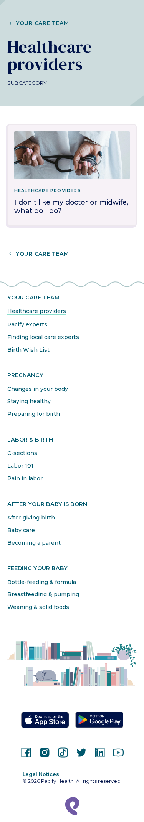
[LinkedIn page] (100, 752)
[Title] (72, 155)
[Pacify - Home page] (72, 806)
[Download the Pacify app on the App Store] (45, 720)
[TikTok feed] (63, 752)
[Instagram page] (44, 752)
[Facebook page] (26, 752)
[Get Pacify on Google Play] (99, 720)
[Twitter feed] (81, 752)
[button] (72, 23)
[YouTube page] (118, 752)
